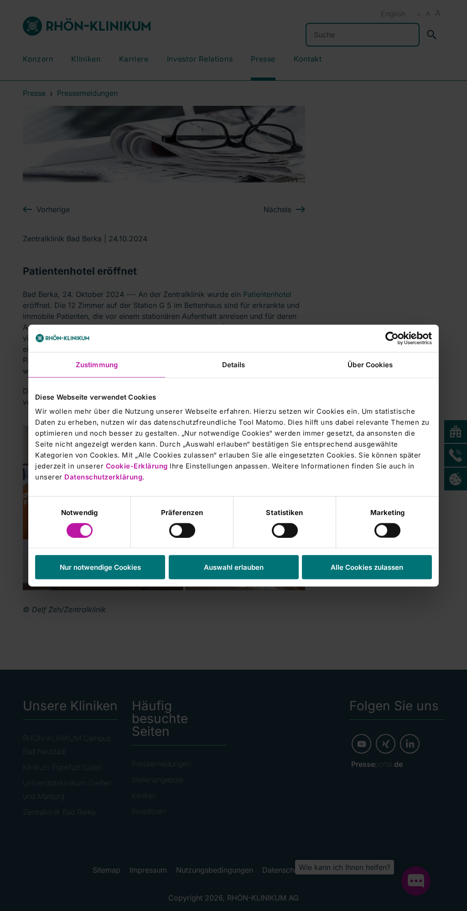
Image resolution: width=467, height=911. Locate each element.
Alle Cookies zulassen (367, 567)
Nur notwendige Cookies (100, 567)
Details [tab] (233, 364)
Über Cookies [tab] (370, 364)
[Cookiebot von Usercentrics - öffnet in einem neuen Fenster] (392, 338)
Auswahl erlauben (234, 567)
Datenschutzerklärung (103, 477)
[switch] (182, 530)
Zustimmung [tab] (97, 364)
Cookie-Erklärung (137, 466)
